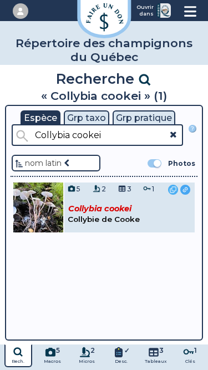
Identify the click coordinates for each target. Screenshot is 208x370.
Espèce (40, 118)
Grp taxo (86, 118)
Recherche (97, 78)
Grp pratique (144, 118)
